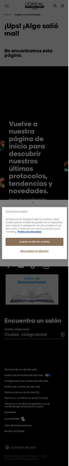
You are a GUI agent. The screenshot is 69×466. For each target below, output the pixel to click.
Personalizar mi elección (34, 251)
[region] (34, 233)
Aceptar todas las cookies (34, 241)
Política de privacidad (29, 231)
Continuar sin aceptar (16, 211)
